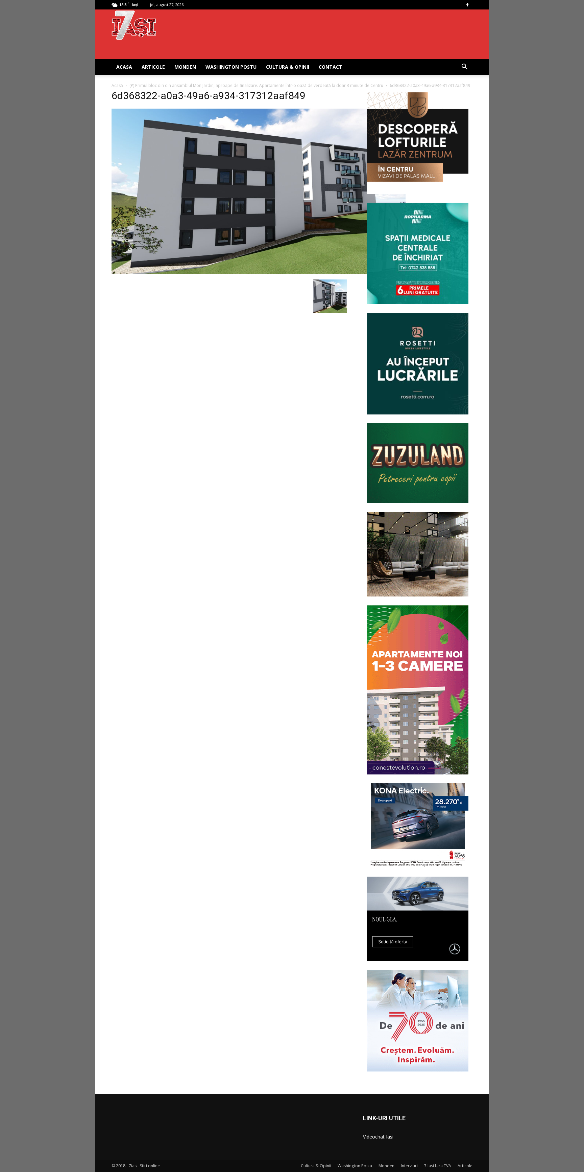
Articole (153, 67)
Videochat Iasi (378, 1136)
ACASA (124, 67)
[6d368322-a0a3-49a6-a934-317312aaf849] (259, 272)
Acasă (117, 85)
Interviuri (409, 1166)
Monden (185, 67)
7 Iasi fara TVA (437, 1166)
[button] (464, 67)
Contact (330, 67)
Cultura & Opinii (287, 67)
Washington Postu (231, 67)
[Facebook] (467, 4)
